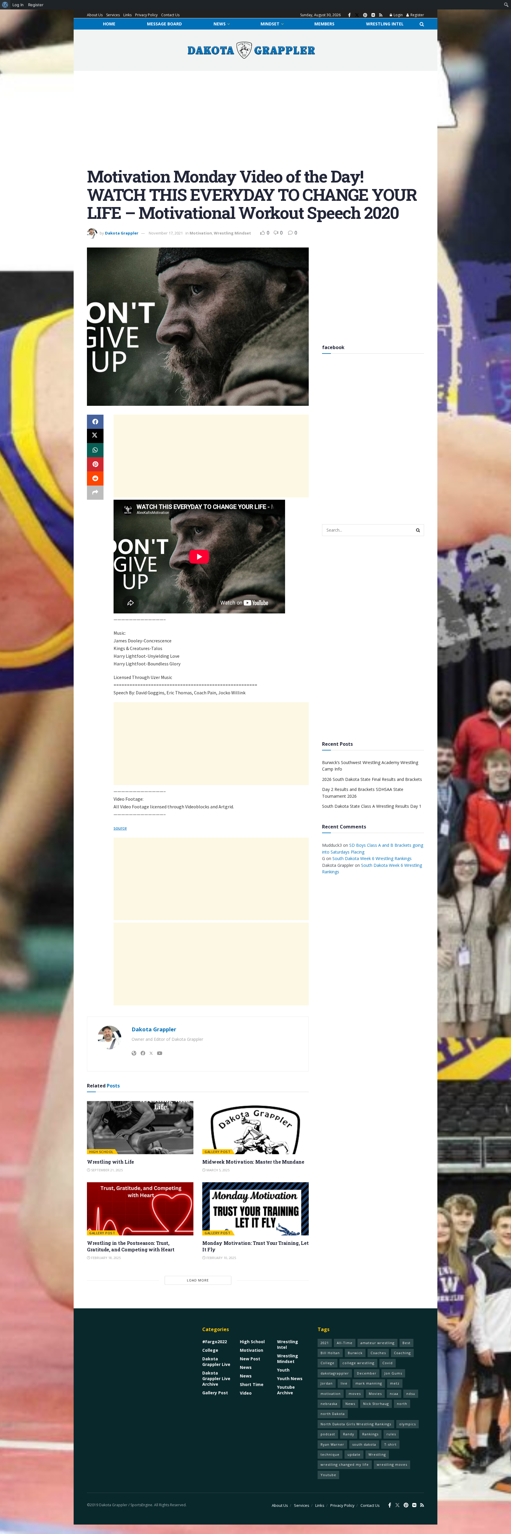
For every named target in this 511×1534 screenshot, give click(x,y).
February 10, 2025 (221, 1257)
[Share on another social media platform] (95, 493)
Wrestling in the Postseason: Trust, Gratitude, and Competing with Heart (130, 1246)
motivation (331, 1393)
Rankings (370, 1434)
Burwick (355, 1353)
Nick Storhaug (376, 1403)
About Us (95, 14)
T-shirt (390, 1444)
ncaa (394, 1393)
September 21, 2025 (106, 1170)
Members (324, 24)
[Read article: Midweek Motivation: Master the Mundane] (255, 1127)
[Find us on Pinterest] (365, 15)
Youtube (328, 1475)
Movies (375, 1393)
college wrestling (358, 1363)
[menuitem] (5, 4)
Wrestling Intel (385, 24)
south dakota (364, 1444)
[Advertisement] (255, 123)
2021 (325, 1343)
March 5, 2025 (217, 1170)
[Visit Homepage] (251, 50)
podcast (328, 1434)
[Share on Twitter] (95, 436)
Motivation (201, 233)
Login (398, 14)
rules (391, 1434)
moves (355, 1393)
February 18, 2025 (105, 1257)
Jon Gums (393, 1373)
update (353, 1454)
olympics (407, 1424)
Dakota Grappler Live (216, 1361)
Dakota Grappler (121, 233)
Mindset (270, 24)
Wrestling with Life (110, 1162)
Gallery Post (217, 1151)
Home (109, 24)
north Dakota (333, 1413)
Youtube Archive (286, 1389)
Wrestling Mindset (232, 233)
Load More (198, 1280)
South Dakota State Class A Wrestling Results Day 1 (371, 806)
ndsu (410, 1393)
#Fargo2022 (214, 1341)
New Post (250, 1359)
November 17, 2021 (166, 233)
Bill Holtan (330, 1353)
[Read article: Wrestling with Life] (140, 1127)
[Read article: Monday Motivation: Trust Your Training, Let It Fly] (255, 1208)
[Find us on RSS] (380, 15)
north (402, 1403)
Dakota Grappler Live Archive (216, 1378)
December (366, 1373)
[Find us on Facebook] (349, 15)
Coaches (378, 1353)
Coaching (402, 1353)
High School (101, 1151)
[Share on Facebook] (95, 422)
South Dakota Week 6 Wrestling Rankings (372, 858)
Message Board (164, 24)
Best (406, 1343)
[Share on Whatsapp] (95, 450)
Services (113, 14)
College (210, 1350)
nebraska (329, 1403)
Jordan (327, 1383)
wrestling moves (392, 1464)
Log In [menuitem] (18, 4)
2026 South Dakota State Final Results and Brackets (372, 779)
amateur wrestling (377, 1343)
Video (246, 1393)
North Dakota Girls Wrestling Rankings (356, 1424)
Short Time (251, 1384)
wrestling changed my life (345, 1464)
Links (127, 14)
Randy (348, 1434)
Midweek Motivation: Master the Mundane (253, 1162)
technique (330, 1454)
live (344, 1383)
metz (395, 1383)
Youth (283, 1370)
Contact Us (170, 14)
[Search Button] (422, 24)
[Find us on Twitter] (357, 15)
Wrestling (377, 1454)
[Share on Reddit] (95, 478)
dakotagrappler (335, 1373)
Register (417, 14)
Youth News (290, 1378)
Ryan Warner (332, 1444)
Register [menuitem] (35, 4)
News (220, 24)
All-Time (344, 1343)
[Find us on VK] (373, 15)
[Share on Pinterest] (95, 464)
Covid (387, 1363)
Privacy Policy (146, 14)
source (120, 828)
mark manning (368, 1383)
